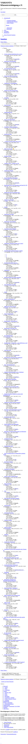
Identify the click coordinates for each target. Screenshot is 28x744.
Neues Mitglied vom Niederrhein (11, 424)
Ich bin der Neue (8, 134)
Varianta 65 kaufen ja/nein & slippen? (12, 402)
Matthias (7, 271)
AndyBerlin (7, 84)
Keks (6, 237)
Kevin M (7, 222)
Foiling (5, 207)
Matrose (7, 387)
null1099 (16, 304)
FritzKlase (7, 396)
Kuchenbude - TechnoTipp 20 (10, 321)
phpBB (7, 729)
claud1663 (7, 477)
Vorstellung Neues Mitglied (10, 229)
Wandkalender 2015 (8, 446)
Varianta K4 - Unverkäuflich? (10, 83)
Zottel (6, 113)
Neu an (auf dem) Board (9, 119)
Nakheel (16, 532)
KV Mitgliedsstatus (8, 335)
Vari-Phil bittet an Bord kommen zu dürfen (13, 250)
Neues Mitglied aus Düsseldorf (11, 178)
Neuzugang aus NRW (9, 214)
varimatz (16, 400)
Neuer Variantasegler (8, 313)
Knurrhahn (7, 351)
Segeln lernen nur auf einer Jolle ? (11, 386)
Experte (6, 366)
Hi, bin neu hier (7, 633)
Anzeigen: (4, 673)
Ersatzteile (6, 572)
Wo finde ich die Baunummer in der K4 (12, 409)
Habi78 (6, 264)
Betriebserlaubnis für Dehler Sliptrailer (12, 277)
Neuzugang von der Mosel (10, 221)
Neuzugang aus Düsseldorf (10, 61)
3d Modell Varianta (8, 438)
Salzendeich (7, 270)
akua (6, 329)
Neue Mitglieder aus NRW (10, 284)
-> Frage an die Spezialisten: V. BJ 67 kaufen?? (14, 662)
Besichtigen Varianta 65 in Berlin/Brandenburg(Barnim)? (9, 580)
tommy (16, 443)
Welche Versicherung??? (9, 299)
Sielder (16, 340)
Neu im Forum (7, 105)
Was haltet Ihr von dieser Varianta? (11, 498)
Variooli (7, 193)
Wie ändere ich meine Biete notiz (11, 625)
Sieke (6, 322)
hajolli (6, 307)
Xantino (8, 425)
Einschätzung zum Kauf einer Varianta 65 (13, 357)
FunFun (7, 521)
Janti (16, 666)
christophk (17, 66)
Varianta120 (17, 384)
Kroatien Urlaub (7, 156)
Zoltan (6, 648)
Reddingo (17, 377)
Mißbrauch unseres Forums (10, 306)
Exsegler (7, 626)
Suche (5, 292)
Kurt (7, 128)
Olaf (6, 432)
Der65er (16, 362)
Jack (6, 611)
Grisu (16, 110)
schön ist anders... (8, 527)
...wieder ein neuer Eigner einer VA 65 (12, 141)
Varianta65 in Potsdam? (9, 469)
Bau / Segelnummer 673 (9, 364)
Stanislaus (7, 506)
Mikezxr (7, 485)
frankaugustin (8, 663)
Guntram (16, 267)
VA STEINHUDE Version (10, 68)
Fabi (7, 344)
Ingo (6, 582)
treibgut (6, 619)
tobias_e (16, 241)
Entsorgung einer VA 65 (9, 417)
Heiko (6, 244)
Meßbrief (6, 534)
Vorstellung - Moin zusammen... (11, 127)
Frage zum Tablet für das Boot (10, 76)
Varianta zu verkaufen (9, 199)
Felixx (6, 201)
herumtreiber (8, 528)
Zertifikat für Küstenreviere (10, 647)
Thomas (16, 168)
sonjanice (8, 559)
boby (6, 656)
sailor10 (7, 418)
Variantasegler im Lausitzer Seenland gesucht (14, 640)
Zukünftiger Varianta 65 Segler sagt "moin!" (13, 243)
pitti (6, 573)
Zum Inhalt (3, 12)
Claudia (16, 555)
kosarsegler (17, 59)
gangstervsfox (8, 470)
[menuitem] (11, 20)
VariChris (7, 150)
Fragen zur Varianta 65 (9, 654)
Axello (7, 55)
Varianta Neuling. (8, 520)
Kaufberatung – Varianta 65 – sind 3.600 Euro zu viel (15, 343)
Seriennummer (7, 505)
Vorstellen (6, 97)
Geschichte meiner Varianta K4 (11, 565)
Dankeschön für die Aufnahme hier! (12, 192)
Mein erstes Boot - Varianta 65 (10, 588)
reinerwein (7, 208)
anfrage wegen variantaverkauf (11, 476)
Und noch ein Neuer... (9, 512)
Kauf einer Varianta (8, 461)
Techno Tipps (7, 236)
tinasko (6, 62)
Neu (5, 491)
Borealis (7, 499)
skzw (16, 153)
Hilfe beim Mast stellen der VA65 (11, 557)
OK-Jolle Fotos (7, 350)
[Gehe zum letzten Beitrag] (19, 66)
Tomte (6, 230)
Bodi (16, 607)
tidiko (6, 641)
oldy (6, 535)
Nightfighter (17, 296)
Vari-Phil (8, 171)
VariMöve (7, 164)
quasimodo (17, 652)
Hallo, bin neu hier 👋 (9, 148)
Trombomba (7, 336)
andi (15, 88)
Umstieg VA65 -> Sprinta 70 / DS (11, 163)
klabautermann (8, 293)
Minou (6, 373)
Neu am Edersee (7, 483)
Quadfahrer (7, 135)
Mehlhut (7, 120)
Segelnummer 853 (8, 112)
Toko (6, 315)
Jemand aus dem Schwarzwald (11, 90)
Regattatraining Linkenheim (10, 379)
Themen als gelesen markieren (7, 46)
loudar (6, 142)
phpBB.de (15, 731)
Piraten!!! (6, 609)
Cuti (7, 186)
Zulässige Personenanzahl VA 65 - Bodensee (14, 372)
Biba (6, 157)
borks (6, 358)
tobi (6, 380)
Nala (6, 77)
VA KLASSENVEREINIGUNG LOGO (13, 54)
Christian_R (7, 106)
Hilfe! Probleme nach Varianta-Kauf (12, 595)
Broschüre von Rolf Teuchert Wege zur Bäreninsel (15, 431)
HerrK (6, 403)
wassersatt (7, 463)
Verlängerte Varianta (8, 170)
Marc (7, 286)
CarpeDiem (7, 300)
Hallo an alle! (7, 602)
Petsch (7, 589)
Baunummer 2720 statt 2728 (10, 328)
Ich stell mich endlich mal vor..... (11, 262)
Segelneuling (8, 215)
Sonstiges (4, 39)
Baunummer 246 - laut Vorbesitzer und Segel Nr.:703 (15, 185)
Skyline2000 (17, 600)
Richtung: (12, 674)
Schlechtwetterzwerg (10, 566)
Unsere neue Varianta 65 (9, 542)
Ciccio (6, 278)
